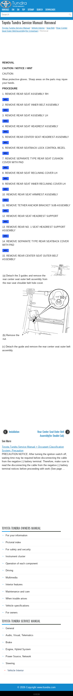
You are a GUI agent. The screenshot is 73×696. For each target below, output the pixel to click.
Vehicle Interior (38, 28)
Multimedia (11, 577)
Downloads (50, 9)
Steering (10, 663)
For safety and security (18, 549)
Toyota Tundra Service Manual (16, 28)
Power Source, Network (18, 656)
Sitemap (31, 9)
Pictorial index (13, 542)
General (10, 628)
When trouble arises (16, 598)
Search (40, 9)
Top (23, 9)
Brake (9, 642)
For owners (12, 612)
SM (18, 9)
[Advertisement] (36, 45)
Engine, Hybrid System (18, 649)
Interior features (14, 584)
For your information (16, 535)
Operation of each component (22, 563)
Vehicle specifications (17, 605)
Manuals (5, 9)
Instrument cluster (15, 556)
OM (13, 9)
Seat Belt (50, 28)
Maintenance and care (18, 591)
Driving (9, 570)
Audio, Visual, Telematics (19, 635)
